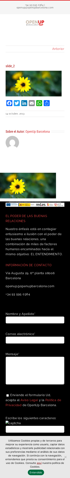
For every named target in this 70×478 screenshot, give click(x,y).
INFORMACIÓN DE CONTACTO (29, 265)
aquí (39, 462)
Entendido (36, 472)
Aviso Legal (29, 400)
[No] (65, 457)
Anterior (58, 49)
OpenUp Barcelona (37, 131)
